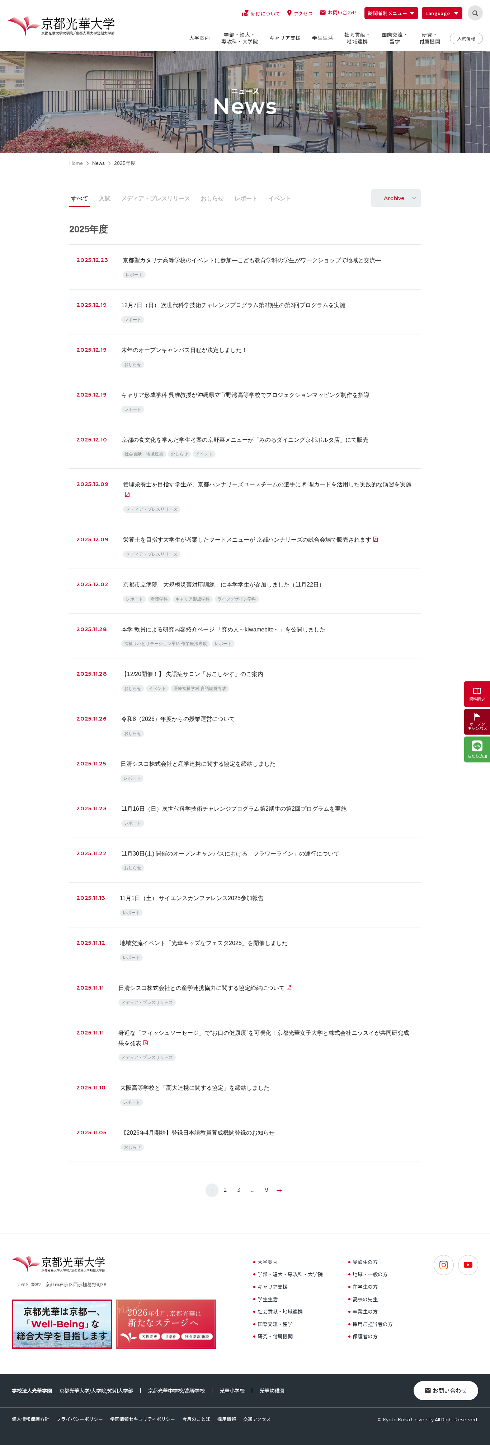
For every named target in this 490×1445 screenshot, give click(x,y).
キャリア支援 (273, 1286)
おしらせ (212, 198)
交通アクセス (257, 1419)
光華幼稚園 (271, 1390)
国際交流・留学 (275, 1324)
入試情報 (466, 38)
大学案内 (268, 1261)
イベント (279, 198)
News (98, 163)
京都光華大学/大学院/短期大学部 (96, 1390)
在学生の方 (365, 1286)
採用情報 (226, 1419)
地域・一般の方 (370, 1274)
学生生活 (268, 1299)
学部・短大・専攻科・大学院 (290, 1274)
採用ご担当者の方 (373, 1324)
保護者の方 (365, 1336)
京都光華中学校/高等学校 (176, 1390)
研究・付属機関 (275, 1336)
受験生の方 (365, 1261)
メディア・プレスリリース (155, 198)
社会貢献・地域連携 (280, 1311)
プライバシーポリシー (79, 1419)
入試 (104, 198)
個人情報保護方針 (30, 1419)
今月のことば (196, 1419)
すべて (79, 198)
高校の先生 (365, 1299)
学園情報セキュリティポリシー (142, 1419)
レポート (246, 198)
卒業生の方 (365, 1311)
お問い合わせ (450, 1390)
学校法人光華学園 (32, 1390)
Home (76, 163)
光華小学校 (232, 1390)
